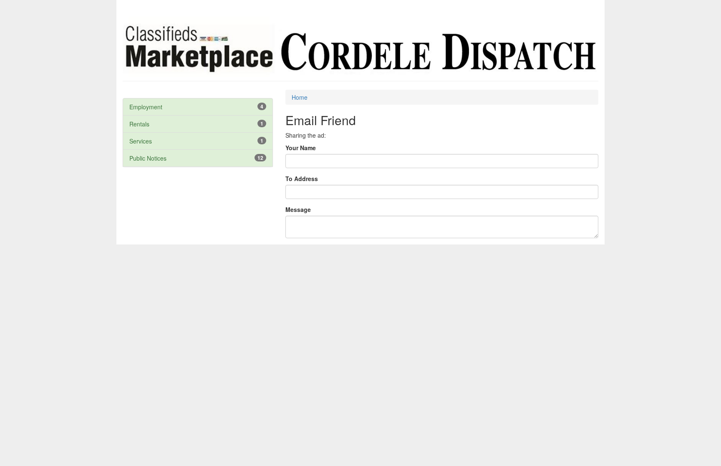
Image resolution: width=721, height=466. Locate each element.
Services (140, 141)
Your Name (300, 148)
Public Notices (147, 158)
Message (298, 209)
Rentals (139, 124)
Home (300, 97)
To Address (301, 178)
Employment (145, 107)
